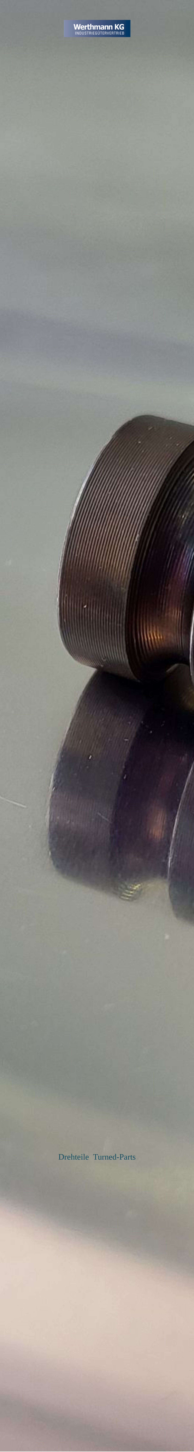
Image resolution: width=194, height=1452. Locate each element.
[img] (97, 726)
